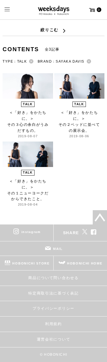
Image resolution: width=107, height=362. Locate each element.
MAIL (58, 248)
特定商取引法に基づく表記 (53, 293)
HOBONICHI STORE (30, 263)
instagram (31, 232)
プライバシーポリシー (53, 308)
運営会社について (53, 339)
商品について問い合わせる (53, 278)
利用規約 (53, 324)
